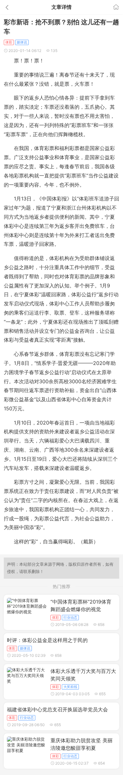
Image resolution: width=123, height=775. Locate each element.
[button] (18, 7)
